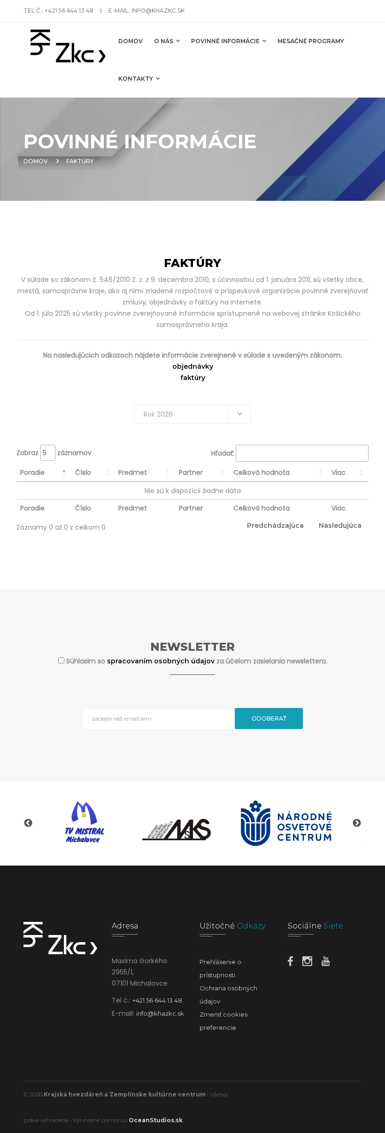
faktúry (192, 377)
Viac (338, 472)
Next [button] (357, 823)
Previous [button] (28, 823)
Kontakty (136, 78)
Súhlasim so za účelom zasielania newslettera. (196, 661)
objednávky (192, 366)
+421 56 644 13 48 (69, 10)
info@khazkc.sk (158, 10)
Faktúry (79, 161)
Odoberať (269, 718)
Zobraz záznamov (54, 452)
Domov (130, 41)
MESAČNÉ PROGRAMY (310, 41)
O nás (164, 41)
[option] (83, 823)
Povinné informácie (226, 41)
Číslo (83, 472)
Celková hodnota (261, 472)
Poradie (32, 472)
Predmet (132, 472)
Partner (191, 472)
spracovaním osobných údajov (161, 661)
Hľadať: (222, 453)
